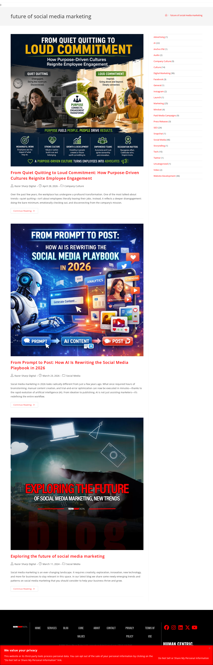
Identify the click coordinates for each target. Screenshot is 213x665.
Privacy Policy (129, 632)
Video (156, 169)
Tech (156, 151)
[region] (106, 655)
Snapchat (158, 133)
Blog (65, 628)
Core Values (81, 632)
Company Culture (74, 186)
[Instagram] (173, 627)
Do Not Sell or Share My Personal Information (183, 658)
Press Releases (161, 121)
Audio (156, 55)
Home (38, 628)
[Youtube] (194, 627)
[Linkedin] (180, 627)
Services (52, 628)
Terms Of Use (150, 632)
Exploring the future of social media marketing (58, 556)
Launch (157, 97)
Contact (111, 628)
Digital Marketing (162, 73)
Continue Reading (25, 210)
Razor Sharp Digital (25, 186)
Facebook (158, 79)
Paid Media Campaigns (165, 115)
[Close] (210, 648)
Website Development (165, 175)
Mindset (158, 109)
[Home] (166, 15)
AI (155, 42)
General (157, 85)
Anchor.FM (159, 49)
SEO (156, 127)
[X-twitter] (187, 627)
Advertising (159, 37)
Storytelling (159, 145)
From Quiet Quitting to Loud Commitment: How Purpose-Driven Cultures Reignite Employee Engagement (75, 175)
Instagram (159, 91)
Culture (157, 67)
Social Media (73, 375)
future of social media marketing (186, 15)
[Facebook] (166, 627)
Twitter (157, 157)
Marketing (159, 103)
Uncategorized (161, 163)
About (97, 628)
